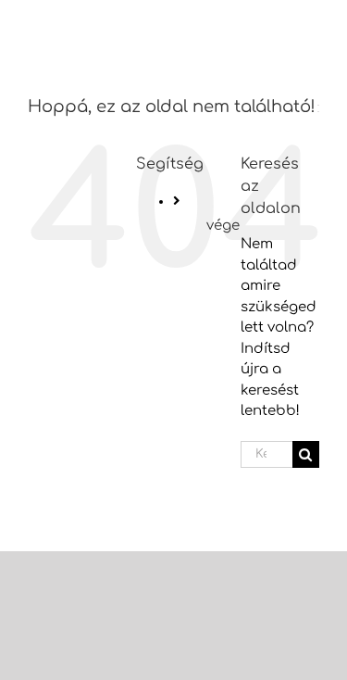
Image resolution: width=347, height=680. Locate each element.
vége (223, 225)
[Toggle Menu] (299, 29)
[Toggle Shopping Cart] (223, 28)
